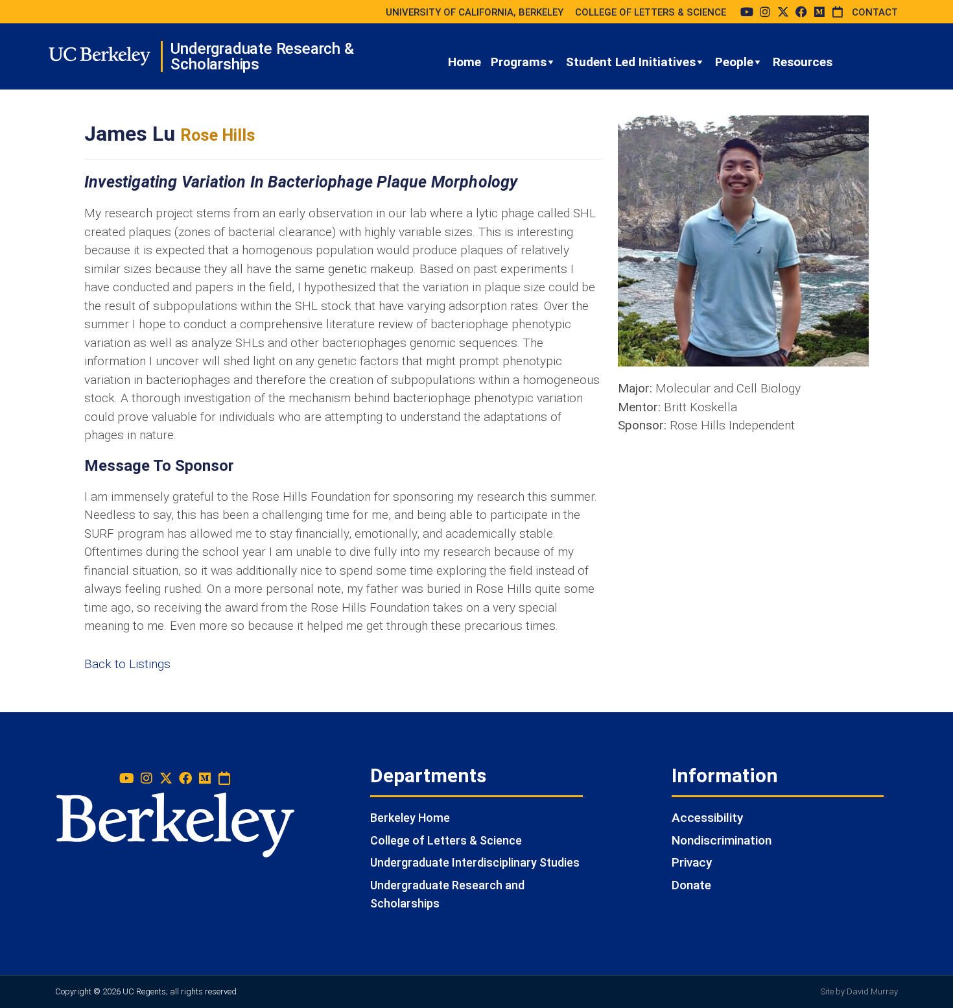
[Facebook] (801, 12)
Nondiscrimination (721, 840)
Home (464, 61)
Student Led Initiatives (631, 61)
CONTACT (875, 12)
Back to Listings (127, 663)
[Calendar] (838, 12)
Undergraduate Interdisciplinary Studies (475, 862)
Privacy (692, 862)
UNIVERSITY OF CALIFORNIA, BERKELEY (474, 12)
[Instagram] (765, 12)
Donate (691, 885)
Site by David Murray (859, 991)
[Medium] (819, 12)
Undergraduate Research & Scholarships (262, 56)
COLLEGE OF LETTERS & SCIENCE (650, 12)
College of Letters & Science (446, 840)
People (734, 61)
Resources (802, 61)
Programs (519, 61)
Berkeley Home (410, 817)
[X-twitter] (783, 12)
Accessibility (707, 817)
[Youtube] (747, 12)
